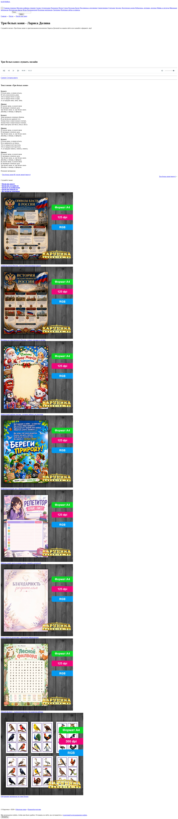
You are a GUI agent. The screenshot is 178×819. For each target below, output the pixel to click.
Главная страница (10, 8)
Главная (3, 16)
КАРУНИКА (5, 2)
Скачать (3, 78)
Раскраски (54, 8)
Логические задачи (128, 8)
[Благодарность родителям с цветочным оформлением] (37, 635)
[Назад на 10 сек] (9, 70)
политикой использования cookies (75, 815)
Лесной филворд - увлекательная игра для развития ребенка (22, 712)
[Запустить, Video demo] (13, 70)
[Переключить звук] (162, 70)
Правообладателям (34, 809)
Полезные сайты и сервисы (70, 10)
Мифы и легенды (163, 8)
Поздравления (32, 10)
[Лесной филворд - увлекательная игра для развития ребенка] (37, 710)
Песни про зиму (21, 16)
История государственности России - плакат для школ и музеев (23, 340)
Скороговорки (103, 8)
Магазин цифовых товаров (26, 8)
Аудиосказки (45, 8)
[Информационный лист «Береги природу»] (37, 487)
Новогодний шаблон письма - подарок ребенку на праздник (22, 414)
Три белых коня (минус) (167, 176)
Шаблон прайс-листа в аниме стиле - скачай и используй (21, 563)
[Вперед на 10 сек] (18, 70)
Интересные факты (15, 10)
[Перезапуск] (4, 70)
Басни (77, 8)
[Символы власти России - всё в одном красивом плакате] (37, 264)
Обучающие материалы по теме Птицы (14, 796)
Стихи (65, 8)
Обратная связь (21, 809)
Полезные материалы (45, 10)
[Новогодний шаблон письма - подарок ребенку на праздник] (37, 412)
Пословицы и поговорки (88, 8)
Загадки (118, 8)
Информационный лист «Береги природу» (16, 489)
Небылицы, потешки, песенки (146, 8)
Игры (25, 10)
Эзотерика (56, 10)
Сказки (38, 8)
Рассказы (71, 8)
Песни (61, 8)
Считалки (111, 8)
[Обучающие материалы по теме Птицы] (42, 795)
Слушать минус (12, 78)
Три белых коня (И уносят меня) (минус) (16, 175)
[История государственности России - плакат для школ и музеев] (37, 338)
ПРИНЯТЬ (5, 817)
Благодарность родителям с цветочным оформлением (20, 637)
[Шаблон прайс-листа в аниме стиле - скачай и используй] (37, 561)
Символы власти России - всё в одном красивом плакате (21, 266)
